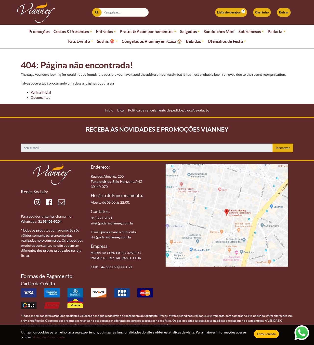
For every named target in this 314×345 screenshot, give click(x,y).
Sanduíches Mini (219, 31)
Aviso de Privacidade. (49, 337)
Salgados (188, 31)
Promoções (39, 31)
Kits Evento (79, 41)
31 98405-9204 (50, 221)
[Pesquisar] (97, 12)
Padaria (275, 31)
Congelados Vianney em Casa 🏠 (152, 41)
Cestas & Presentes (71, 31)
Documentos (40, 97)
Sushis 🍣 (106, 41)
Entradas (104, 31)
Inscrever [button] (283, 148)
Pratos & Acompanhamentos (146, 31)
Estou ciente (266, 334)
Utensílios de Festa (225, 41)
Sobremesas (249, 31)
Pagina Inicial (41, 92)
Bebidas (193, 41)
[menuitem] (109, 110)
